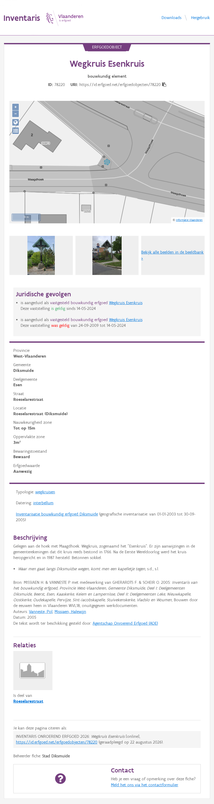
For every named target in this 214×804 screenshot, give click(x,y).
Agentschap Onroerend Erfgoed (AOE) (125, 623)
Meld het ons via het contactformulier (144, 784)
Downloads (171, 17)
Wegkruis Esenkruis (125, 302)
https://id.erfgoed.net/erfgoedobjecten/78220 (56, 742)
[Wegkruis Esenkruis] (107, 255)
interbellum (43, 502)
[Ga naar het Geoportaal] (15, 122)
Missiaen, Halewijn (70, 611)
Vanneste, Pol (40, 611)
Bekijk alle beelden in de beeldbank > (172, 255)
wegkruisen (45, 491)
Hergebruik (200, 17)
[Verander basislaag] (15, 130)
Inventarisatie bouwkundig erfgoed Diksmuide (57, 514)
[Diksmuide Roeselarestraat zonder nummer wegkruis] (41, 255)
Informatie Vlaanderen (189, 220)
